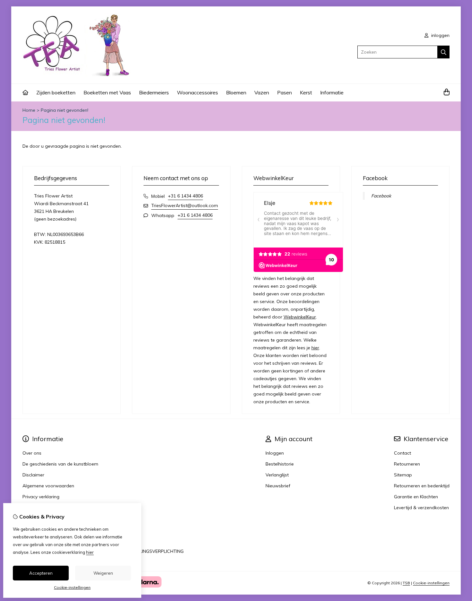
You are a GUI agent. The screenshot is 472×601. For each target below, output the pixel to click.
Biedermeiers (154, 92)
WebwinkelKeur (300, 317)
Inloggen (275, 453)
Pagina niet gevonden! (64, 110)
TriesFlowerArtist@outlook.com (184, 205)
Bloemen (236, 92)
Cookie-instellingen (431, 582)
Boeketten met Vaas (107, 92)
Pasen (284, 92)
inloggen (440, 35)
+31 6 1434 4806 (185, 196)
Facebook (381, 196)
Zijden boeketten (55, 92)
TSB (406, 582)
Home (28, 110)
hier (315, 348)
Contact (402, 453)
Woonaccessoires (197, 92)
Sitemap (403, 475)
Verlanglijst (277, 475)
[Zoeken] (444, 52)
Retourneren (407, 464)
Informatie (332, 92)
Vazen (261, 92)
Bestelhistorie (280, 464)
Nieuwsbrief (278, 486)
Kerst (306, 92)
